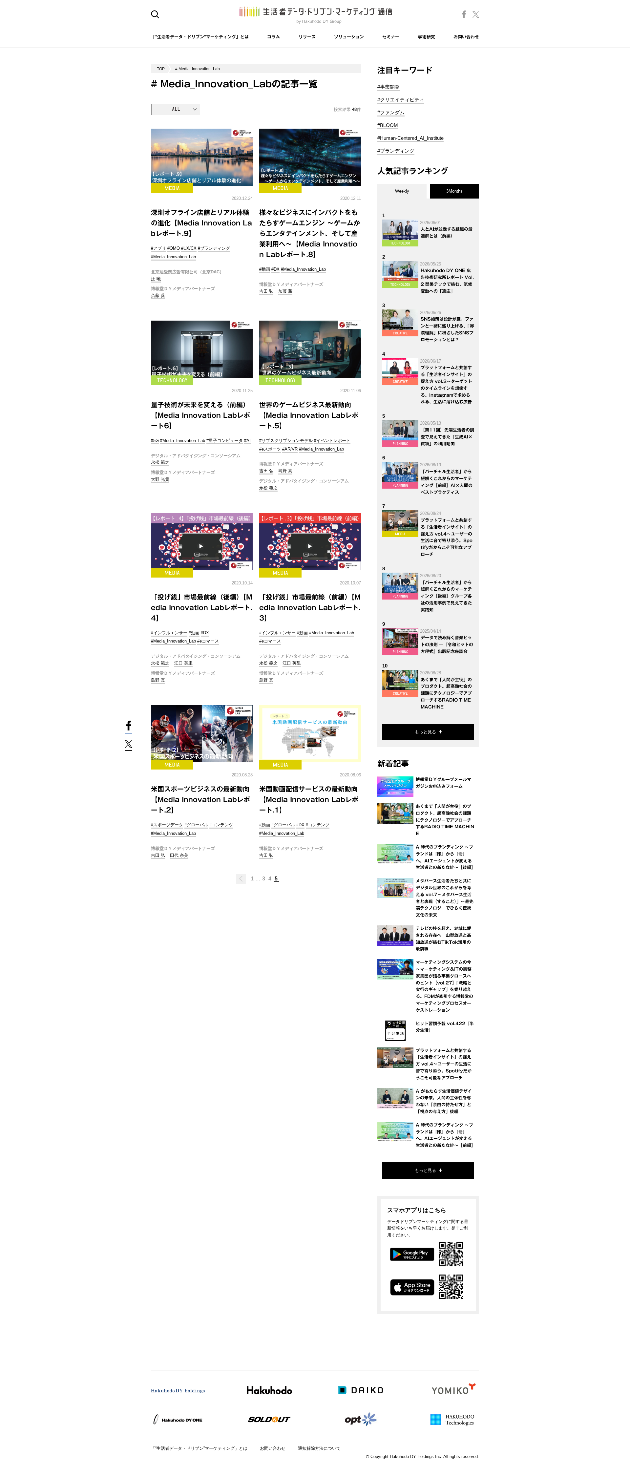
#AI (247, 440)
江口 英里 (183, 663)
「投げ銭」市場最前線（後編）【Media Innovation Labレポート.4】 (201, 607)
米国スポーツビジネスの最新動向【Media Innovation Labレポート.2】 (200, 799)
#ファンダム (391, 112)
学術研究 (426, 37)
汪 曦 (156, 278)
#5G (155, 440)
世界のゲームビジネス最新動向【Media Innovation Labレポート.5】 (308, 415)
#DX (275, 269)
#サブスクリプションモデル (286, 440)
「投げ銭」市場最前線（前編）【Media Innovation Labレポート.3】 (310, 607)
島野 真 (285, 470)
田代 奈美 (179, 855)
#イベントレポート (332, 440)
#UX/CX (189, 248)
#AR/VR (290, 449)
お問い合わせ (466, 37)
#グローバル (196, 824)
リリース (307, 37)
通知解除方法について (319, 1448)
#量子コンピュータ (224, 440)
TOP (161, 69)
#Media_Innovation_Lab (173, 256)
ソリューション (349, 37)
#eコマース (208, 641)
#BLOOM (387, 125)
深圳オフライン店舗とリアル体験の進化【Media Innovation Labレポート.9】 (201, 223)
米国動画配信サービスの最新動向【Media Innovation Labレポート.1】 (308, 799)
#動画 (264, 269)
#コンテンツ (221, 824)
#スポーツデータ (167, 824)
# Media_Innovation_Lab (197, 69)
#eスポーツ (270, 449)
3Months (454, 191)
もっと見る (425, 731)
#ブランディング (214, 248)
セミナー (390, 37)
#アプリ (158, 248)
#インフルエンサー (169, 632)
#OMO (173, 248)
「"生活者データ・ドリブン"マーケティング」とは (200, 37)
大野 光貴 (160, 479)
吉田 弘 (266, 291)
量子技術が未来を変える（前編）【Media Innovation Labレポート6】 (200, 415)
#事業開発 (388, 87)
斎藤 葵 (158, 295)
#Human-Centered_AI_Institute (410, 138)
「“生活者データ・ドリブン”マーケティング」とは (199, 1448)
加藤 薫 (285, 291)
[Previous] (241, 879)
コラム (273, 37)
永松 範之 (160, 462)
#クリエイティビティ (400, 99)
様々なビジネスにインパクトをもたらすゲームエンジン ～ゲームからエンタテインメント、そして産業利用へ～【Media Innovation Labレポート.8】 (309, 233)
